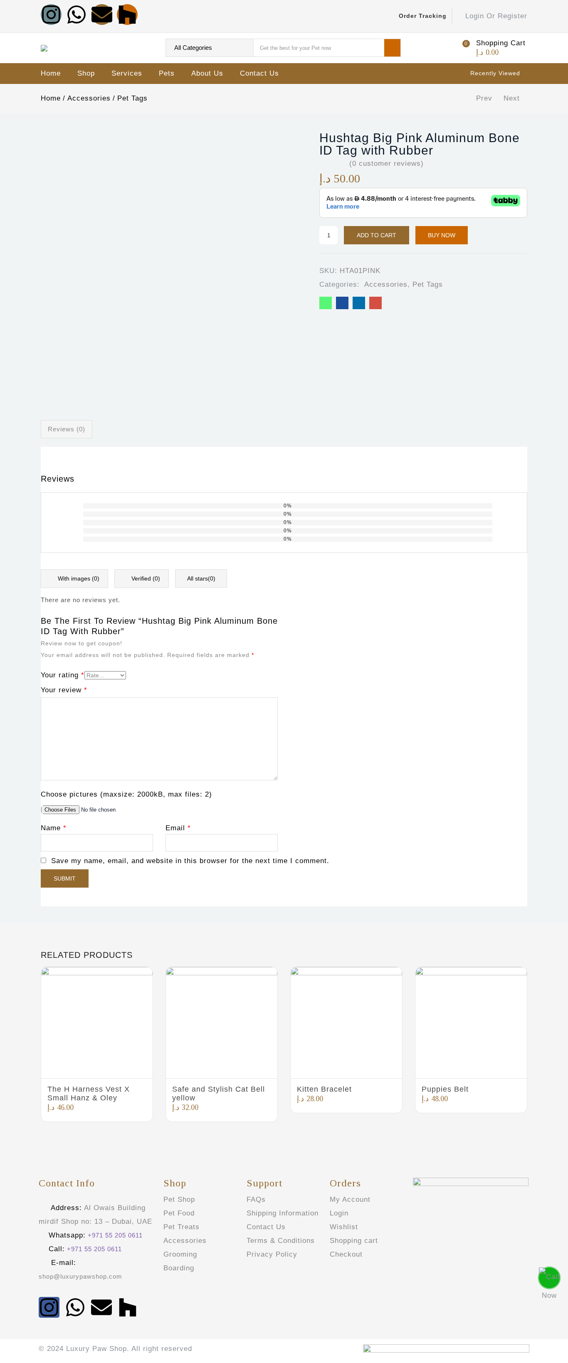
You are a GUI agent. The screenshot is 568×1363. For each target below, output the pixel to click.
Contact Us (259, 73)
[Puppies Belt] (471, 1022)
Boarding (178, 1268)
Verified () (145, 578)
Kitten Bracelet (324, 1089)
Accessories (89, 98)
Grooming (180, 1254)
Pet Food (179, 1213)
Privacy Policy (272, 1254)
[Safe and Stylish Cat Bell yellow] (221, 1022)
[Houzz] (127, 14)
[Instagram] (51, 14)
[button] (492, 48)
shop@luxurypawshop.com (80, 1276)
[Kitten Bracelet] (346, 1022)
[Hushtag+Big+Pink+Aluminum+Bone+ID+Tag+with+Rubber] (359, 303)
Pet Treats (181, 1227)
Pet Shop (179, 1199)
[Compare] (479, 235)
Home (51, 73)
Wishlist (344, 1227)
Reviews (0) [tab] (66, 429)
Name (54, 828)
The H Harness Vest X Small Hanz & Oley (88, 1093)
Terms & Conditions (281, 1241)
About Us (207, 73)
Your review (64, 690)
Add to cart (376, 235)
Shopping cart (354, 1241)
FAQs (256, 1199)
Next (512, 98)
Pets (167, 73)
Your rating (62, 675)
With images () (77, 578)
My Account (350, 1199)
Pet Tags (132, 98)
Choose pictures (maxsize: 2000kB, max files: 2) (126, 794)
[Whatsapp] (76, 14)
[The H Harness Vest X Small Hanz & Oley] (97, 1022)
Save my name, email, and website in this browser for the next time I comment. (190, 861)
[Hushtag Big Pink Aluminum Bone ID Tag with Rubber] (325, 303)
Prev (484, 98)
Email (178, 828)
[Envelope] (101, 14)
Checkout (346, 1254)
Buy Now (441, 235)
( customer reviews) (386, 164)
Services (126, 73)
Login (339, 1213)
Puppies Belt (445, 1089)
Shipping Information (283, 1213)
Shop (86, 73)
